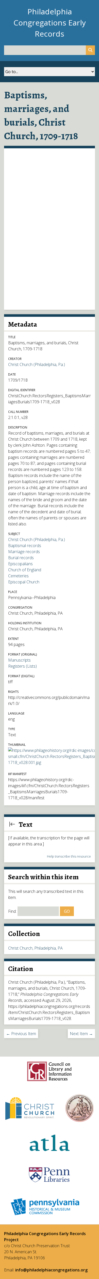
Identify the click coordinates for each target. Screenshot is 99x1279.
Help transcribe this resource (69, 856)
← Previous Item (21, 1033)
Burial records (21, 557)
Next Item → (81, 1033)
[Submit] (90, 50)
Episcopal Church (23, 582)
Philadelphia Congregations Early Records (49, 22)
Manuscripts (19, 660)
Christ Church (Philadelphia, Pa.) (36, 364)
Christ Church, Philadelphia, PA (35, 948)
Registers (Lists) (22, 666)
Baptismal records (24, 545)
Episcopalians (20, 563)
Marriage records (24, 551)
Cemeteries (18, 576)
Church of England (24, 570)
